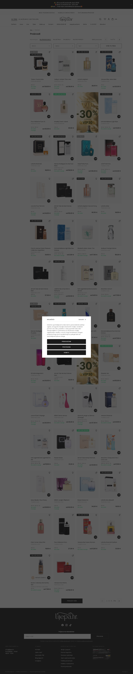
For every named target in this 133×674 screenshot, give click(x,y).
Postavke (66, 347)
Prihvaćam (66, 341)
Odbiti (66, 352)
